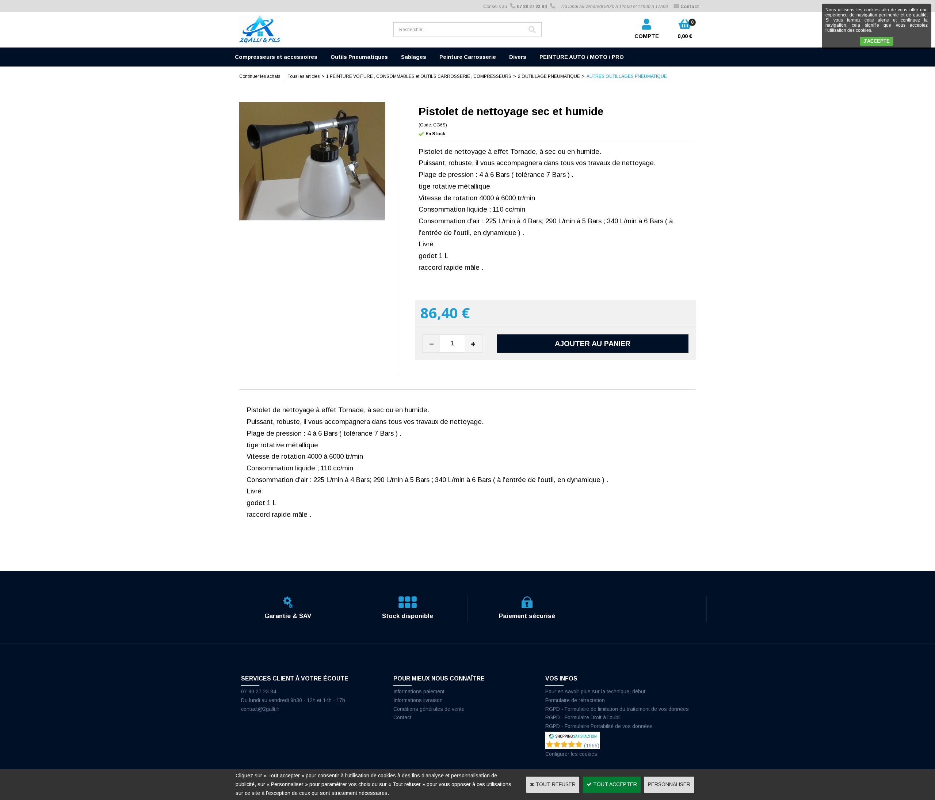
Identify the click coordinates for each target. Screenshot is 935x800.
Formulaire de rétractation (575, 700)
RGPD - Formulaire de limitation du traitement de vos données (617, 709)
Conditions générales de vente (429, 709)
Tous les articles (304, 76)
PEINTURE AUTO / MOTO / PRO (581, 57)
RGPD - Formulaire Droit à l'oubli (583, 717)
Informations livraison (418, 700)
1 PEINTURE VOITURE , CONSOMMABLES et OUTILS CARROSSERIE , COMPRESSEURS (418, 76)
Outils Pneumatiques (359, 57)
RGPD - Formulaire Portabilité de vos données (599, 726)
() (591, 745)
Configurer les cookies (571, 754)
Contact (402, 717)
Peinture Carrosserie (467, 57)
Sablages (413, 57)
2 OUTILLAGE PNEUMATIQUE (549, 76)
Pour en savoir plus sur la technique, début (595, 691)
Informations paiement (418, 691)
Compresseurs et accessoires (276, 57)
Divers (517, 57)
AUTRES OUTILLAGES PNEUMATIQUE (627, 76)
